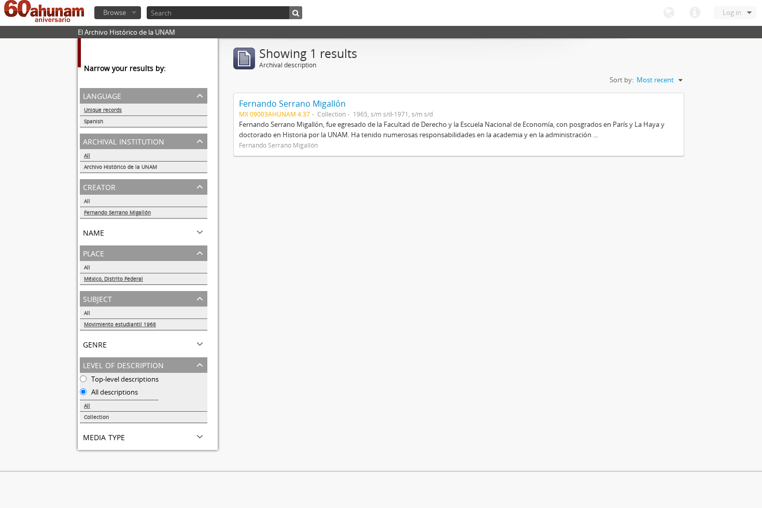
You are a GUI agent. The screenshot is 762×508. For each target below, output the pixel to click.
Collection (96, 416)
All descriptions (114, 392)
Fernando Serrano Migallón (117, 212)
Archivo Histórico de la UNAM (120, 166)
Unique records (103, 109)
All (87, 155)
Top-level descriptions (124, 379)
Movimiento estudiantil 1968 (120, 324)
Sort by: (621, 79)
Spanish (93, 121)
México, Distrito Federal (113, 278)
